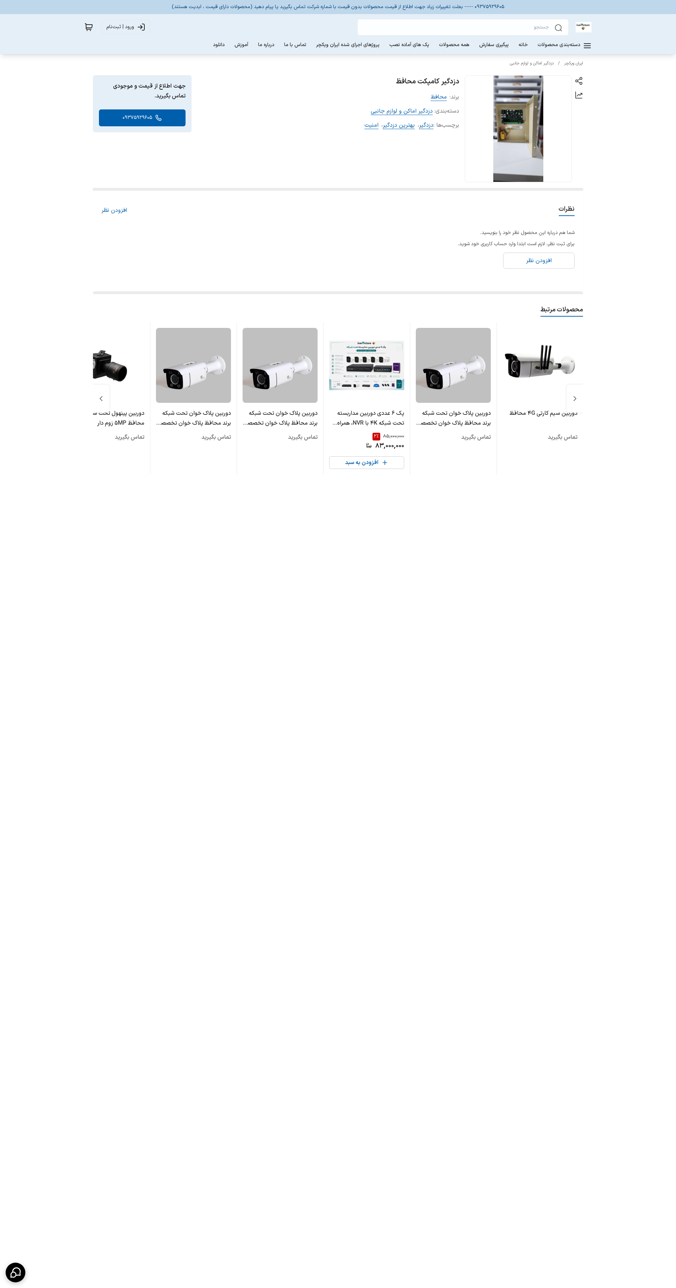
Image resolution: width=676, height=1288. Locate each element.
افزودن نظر (114, 210)
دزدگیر (426, 125)
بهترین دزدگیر (399, 125)
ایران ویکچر (573, 63)
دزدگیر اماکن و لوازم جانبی (532, 63)
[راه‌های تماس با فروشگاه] (15, 1272)
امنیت (371, 125)
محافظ (439, 97)
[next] (101, 399)
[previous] (575, 399)
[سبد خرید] (88, 27)
